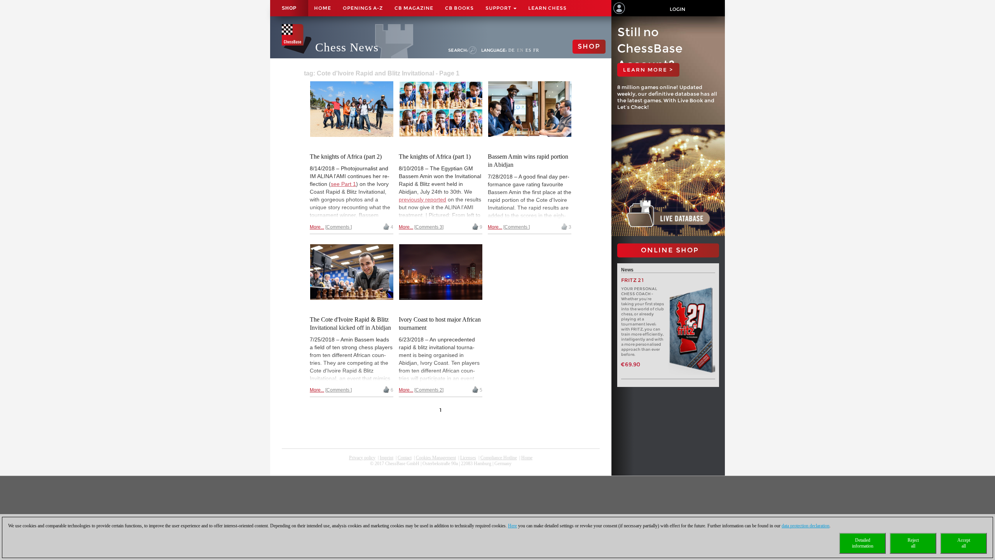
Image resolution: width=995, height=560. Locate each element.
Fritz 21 (632, 280)
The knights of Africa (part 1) (435, 156)
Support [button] (499, 8)
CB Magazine (414, 8)
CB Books (459, 8)
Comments (338, 227)
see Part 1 (343, 184)
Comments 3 (428, 227)
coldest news (440, 469)
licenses (468, 457)
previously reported (422, 199)
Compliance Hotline (498, 457)
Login (677, 9)
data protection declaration (805, 525)
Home (322, 8)
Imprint (386, 457)
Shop (289, 8)
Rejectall (913, 543)
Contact (405, 457)
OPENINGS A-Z (363, 8)
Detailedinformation (862, 543)
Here (512, 525)
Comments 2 (428, 390)
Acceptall (963, 543)
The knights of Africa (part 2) (346, 156)
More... (317, 227)
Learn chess (547, 8)
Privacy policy (362, 457)
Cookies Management (436, 457)
